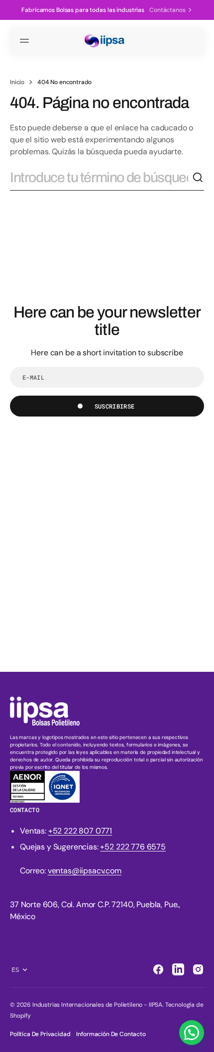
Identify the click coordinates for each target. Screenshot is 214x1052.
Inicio (17, 82)
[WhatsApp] (191, 1032)
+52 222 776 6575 (132, 847)
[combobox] (101, 178)
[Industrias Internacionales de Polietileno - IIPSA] (107, 41)
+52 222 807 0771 (80, 831)
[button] (26, 41)
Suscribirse (115, 406)
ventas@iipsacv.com (84, 870)
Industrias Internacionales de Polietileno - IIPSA (97, 1005)
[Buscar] (198, 178)
